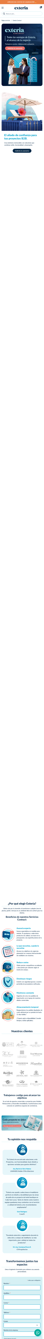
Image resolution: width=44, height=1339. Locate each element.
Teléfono (7, 1312)
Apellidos (7, 1293)
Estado (6, 1321)
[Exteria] (21, 8)
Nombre (7, 1283)
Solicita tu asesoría (22, 151)
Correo (6, 1303)
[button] (40, 8)
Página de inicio (6, 20)
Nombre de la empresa (11, 1330)
